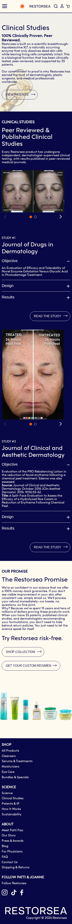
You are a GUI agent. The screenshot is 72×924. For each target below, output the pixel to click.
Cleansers (9, 756)
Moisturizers (10, 766)
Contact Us (9, 862)
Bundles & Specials (15, 777)
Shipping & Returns (15, 867)
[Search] (55, 6)
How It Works (11, 809)
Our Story (9, 835)
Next (60, 217)
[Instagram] (4, 893)
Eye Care (8, 772)
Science (7, 793)
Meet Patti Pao (12, 830)
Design (7, 286)
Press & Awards (12, 840)
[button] (62, 6)
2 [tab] (35, 217)
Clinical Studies (12, 798)
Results (8, 297)
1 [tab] (30, 217)
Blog (5, 846)
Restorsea (60, 918)
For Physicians (12, 851)
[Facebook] (21, 893)
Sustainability (12, 814)
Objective (10, 261)
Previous (5, 217)
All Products (10, 750)
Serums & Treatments (17, 761)
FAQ (5, 857)
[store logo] (30, 6)
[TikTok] (13, 893)
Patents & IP (10, 803)
